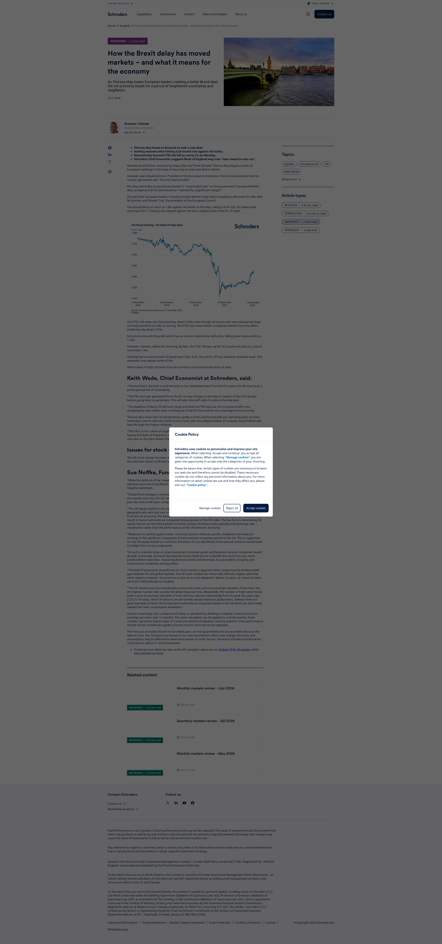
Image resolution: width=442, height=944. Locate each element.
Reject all (232, 508)
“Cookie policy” (196, 485)
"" (237, 457)
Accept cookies (256, 508)
